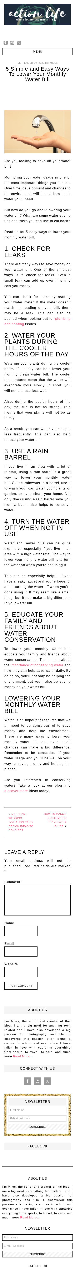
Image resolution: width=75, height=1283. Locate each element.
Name (9, 923)
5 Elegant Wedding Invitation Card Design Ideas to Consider (21, 822)
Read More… (23, 1056)
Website (11, 964)
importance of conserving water (37, 665)
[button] (37, 51)
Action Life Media (37, 18)
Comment (13, 882)
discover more (16, 791)
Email (9, 943)
